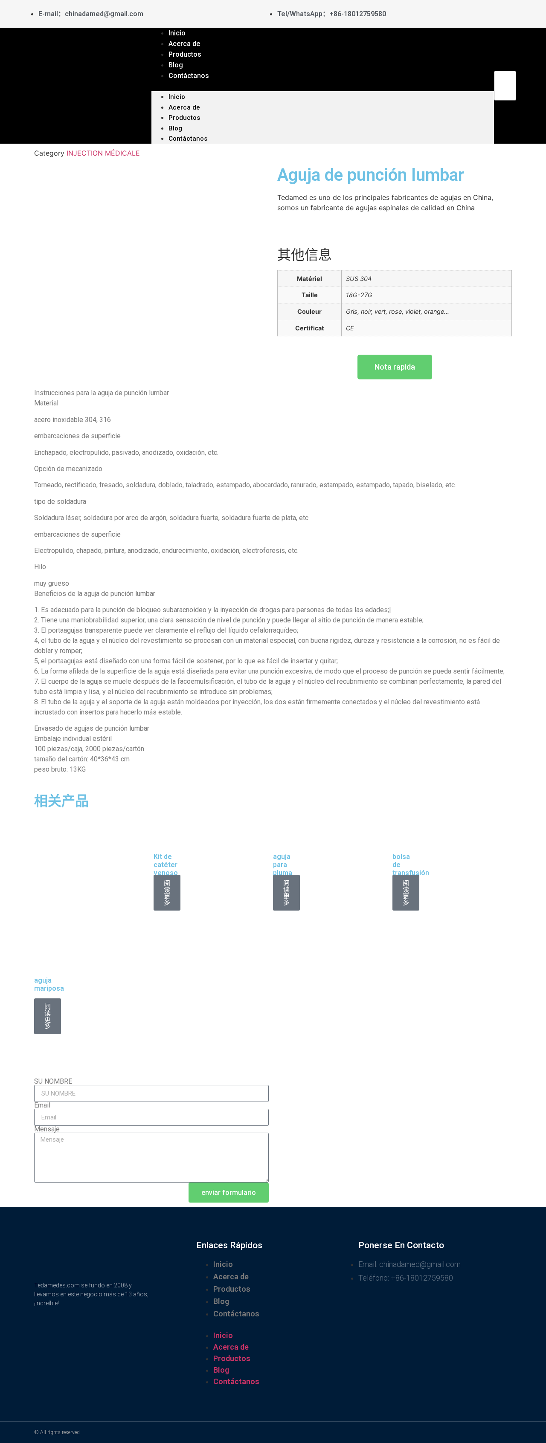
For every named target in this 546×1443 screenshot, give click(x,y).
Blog (175, 128)
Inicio (176, 97)
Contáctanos (188, 76)
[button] (322, 86)
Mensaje (47, 1129)
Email (42, 1105)
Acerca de (184, 107)
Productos (184, 117)
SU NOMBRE (53, 1081)
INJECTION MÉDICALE (103, 153)
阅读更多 (167, 892)
